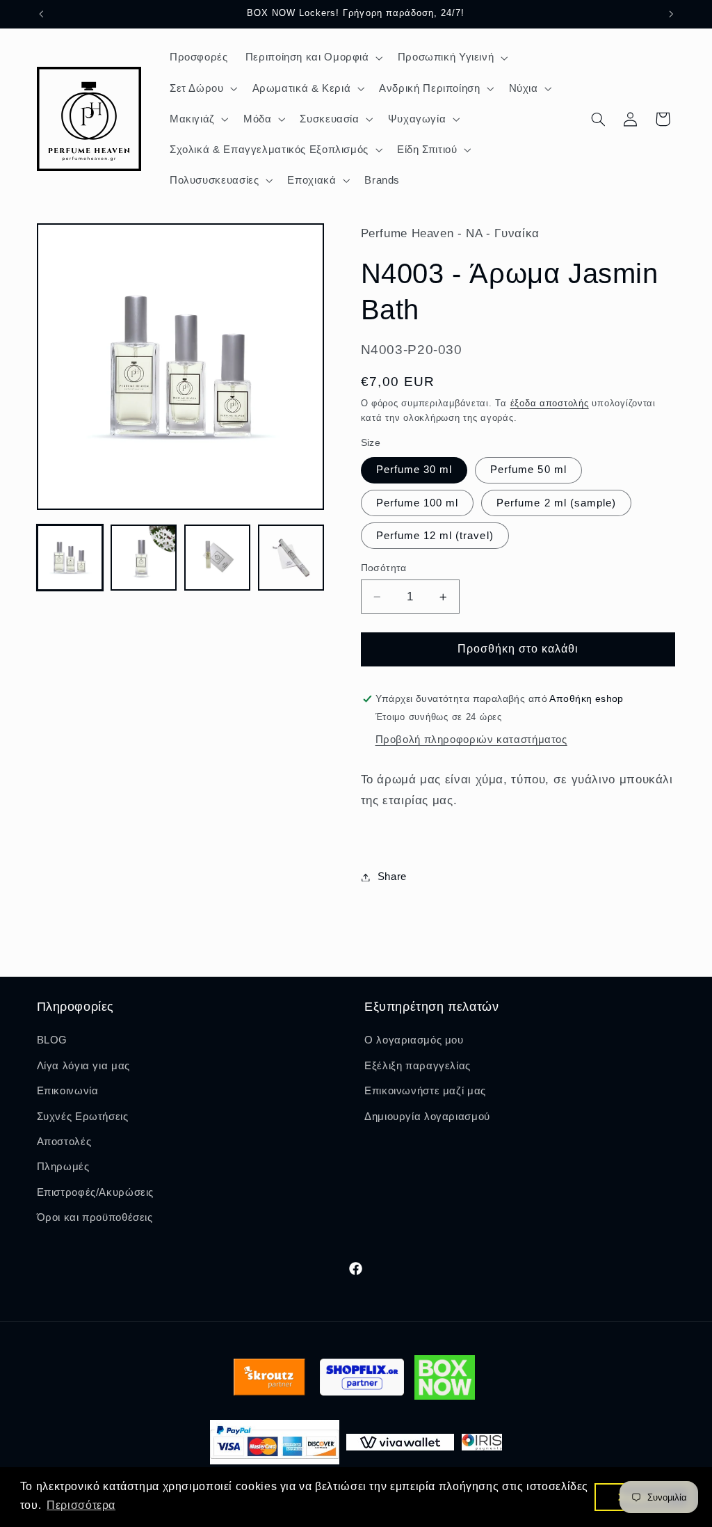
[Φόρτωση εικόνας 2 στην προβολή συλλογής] (144, 558)
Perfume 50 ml (528, 469)
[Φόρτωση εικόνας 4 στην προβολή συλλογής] (291, 558)
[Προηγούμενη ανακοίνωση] (41, 14)
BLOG (52, 1040)
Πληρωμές (63, 1166)
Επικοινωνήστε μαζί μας (425, 1090)
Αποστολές (64, 1141)
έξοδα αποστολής (549, 403)
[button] (312, 57)
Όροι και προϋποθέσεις (95, 1217)
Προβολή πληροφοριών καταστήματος (471, 739)
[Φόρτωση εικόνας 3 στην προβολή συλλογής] (217, 558)
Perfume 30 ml (414, 469)
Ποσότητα (384, 568)
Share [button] (392, 876)
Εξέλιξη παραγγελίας (417, 1065)
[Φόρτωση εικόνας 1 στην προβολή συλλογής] (70, 558)
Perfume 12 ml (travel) (435, 535)
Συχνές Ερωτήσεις (83, 1116)
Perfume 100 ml (417, 503)
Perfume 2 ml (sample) (556, 503)
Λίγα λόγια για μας (83, 1065)
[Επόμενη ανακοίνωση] (671, 14)
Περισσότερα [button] (81, 1505)
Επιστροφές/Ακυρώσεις (95, 1192)
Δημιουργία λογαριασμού (427, 1116)
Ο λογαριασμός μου (414, 1040)
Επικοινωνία (68, 1090)
